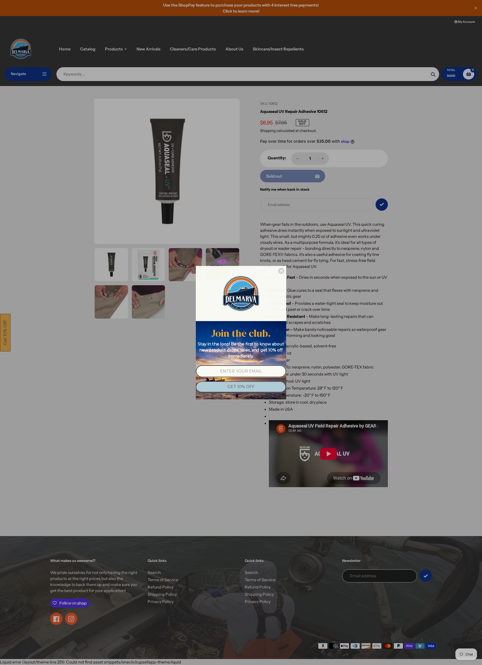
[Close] (281, 271)
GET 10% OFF (241, 386)
